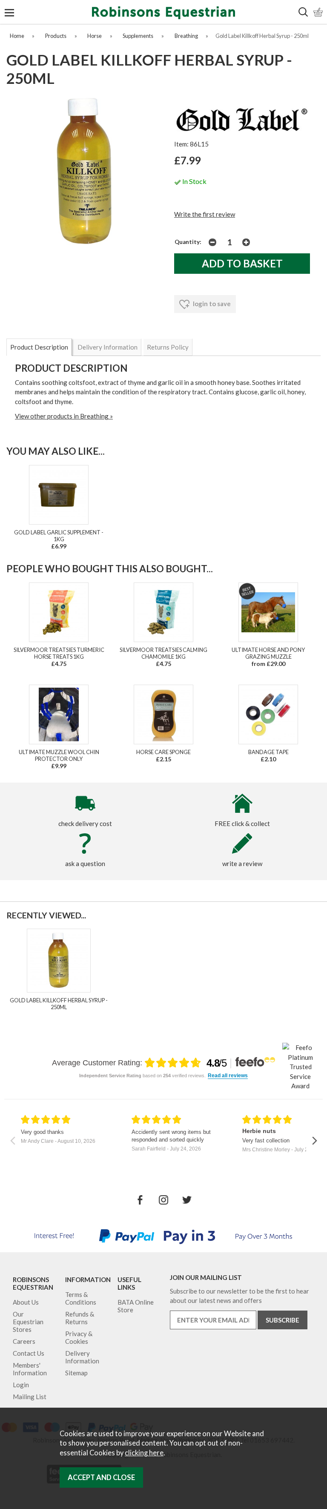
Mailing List (29, 1396)
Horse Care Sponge (163, 752)
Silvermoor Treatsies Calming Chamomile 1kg (163, 653)
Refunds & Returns (79, 1317)
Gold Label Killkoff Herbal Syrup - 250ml (59, 1003)
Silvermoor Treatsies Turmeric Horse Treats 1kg (59, 653)
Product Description (39, 347)
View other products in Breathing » (64, 416)
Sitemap (76, 1373)
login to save (211, 303)
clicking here (144, 1453)
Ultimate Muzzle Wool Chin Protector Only (59, 755)
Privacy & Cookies (78, 1337)
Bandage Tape (268, 752)
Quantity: (188, 241)
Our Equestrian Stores (28, 1321)
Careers (24, 1341)
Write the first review (204, 214)
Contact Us (28, 1353)
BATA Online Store (136, 1306)
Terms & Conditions (80, 1298)
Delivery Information (107, 347)
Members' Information (30, 1369)
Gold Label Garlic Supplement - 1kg (58, 535)
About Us (26, 1302)
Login (21, 1385)
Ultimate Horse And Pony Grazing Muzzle (268, 653)
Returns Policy (168, 347)
